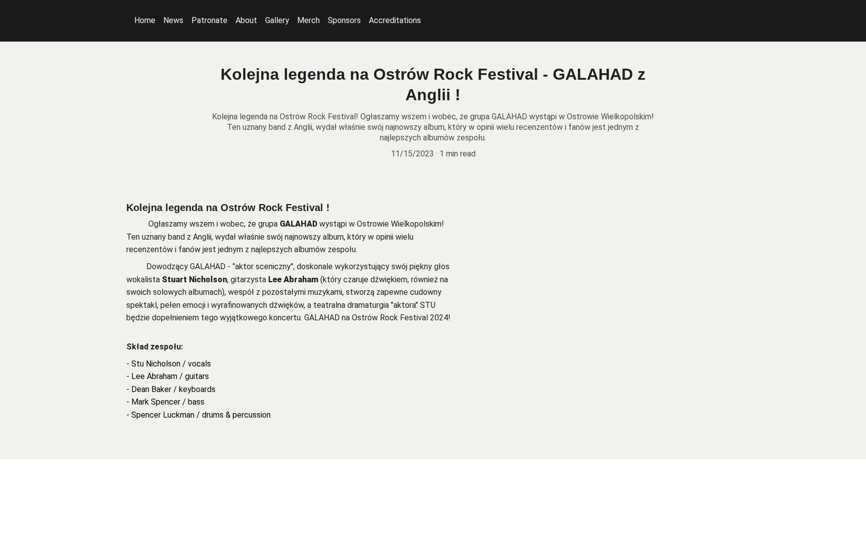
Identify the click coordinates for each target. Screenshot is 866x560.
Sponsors (344, 20)
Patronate (209, 20)
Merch (308, 20)
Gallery (277, 20)
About (246, 20)
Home (144, 20)
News (173, 20)
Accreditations (395, 20)
